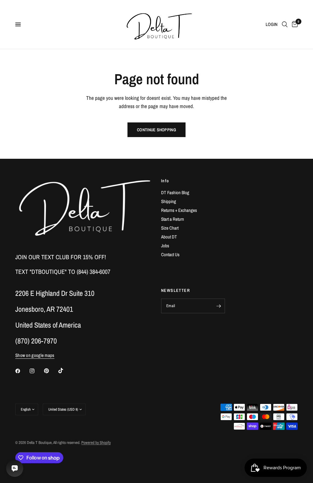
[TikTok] (65, 370)
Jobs (165, 245)
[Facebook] (22, 371)
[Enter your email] (219, 306)
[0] (294, 24)
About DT (169, 237)
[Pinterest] (50, 371)
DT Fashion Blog (175, 192)
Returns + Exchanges (179, 210)
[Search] (285, 24)
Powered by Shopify (96, 442)
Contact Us (170, 254)
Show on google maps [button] (34, 355)
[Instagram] (36, 371)
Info (165, 181)
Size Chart (170, 228)
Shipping (168, 201)
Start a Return (172, 219)
